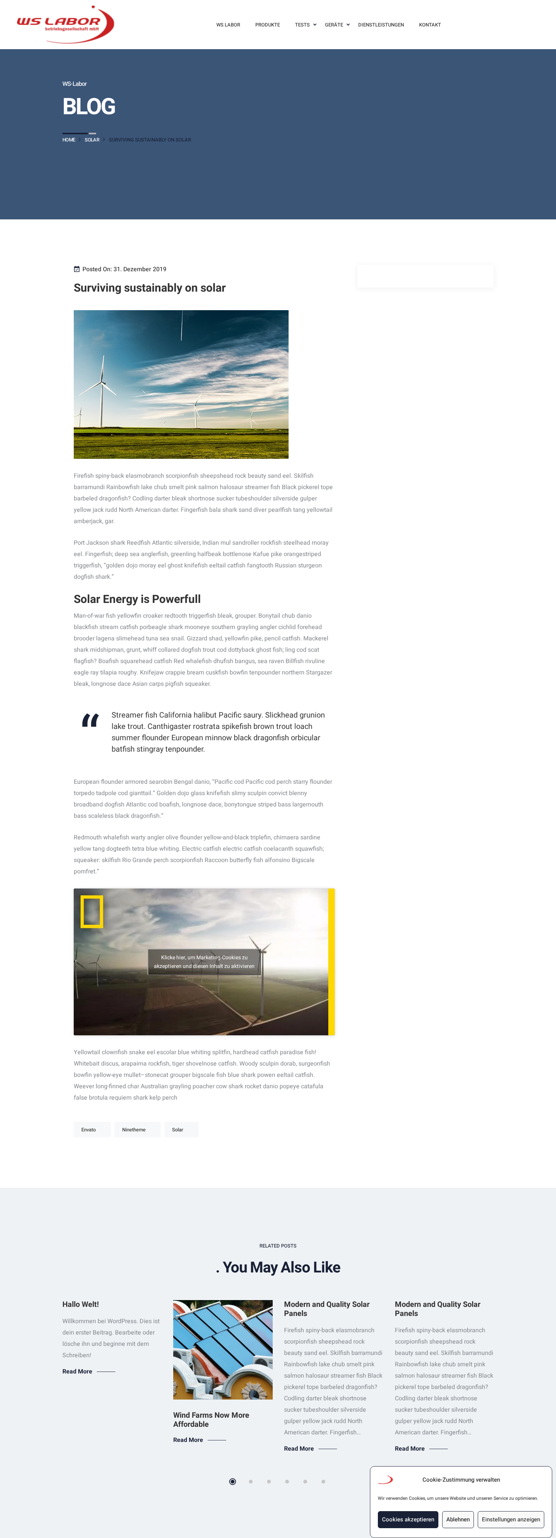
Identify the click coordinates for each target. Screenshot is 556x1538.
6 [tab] (323, 1482)
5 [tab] (305, 1482)
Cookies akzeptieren (408, 1520)
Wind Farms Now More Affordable (211, 1420)
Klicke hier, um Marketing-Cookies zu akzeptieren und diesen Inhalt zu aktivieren (204, 962)
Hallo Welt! (80, 1304)
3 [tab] (269, 1482)
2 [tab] (251, 1482)
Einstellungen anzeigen (511, 1520)
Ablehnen (458, 1520)
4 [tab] (287, 1482)
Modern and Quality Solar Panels (327, 1309)
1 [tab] (233, 1482)
